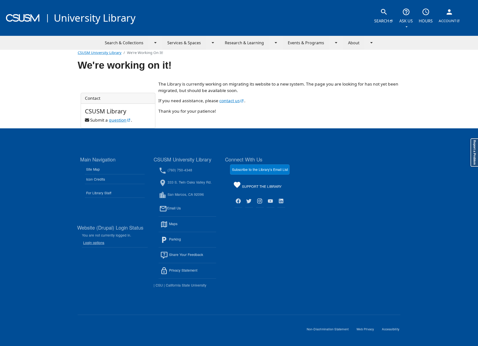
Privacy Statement (192, 273)
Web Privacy (367, 331)
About (353, 43)
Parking (185, 242)
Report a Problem (474, 152)
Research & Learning (244, 43)
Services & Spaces (184, 43)
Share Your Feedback (185, 254)
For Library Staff (98, 192)
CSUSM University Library (99, 52)
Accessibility (392, 331)
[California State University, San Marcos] (22, 18)
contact (231, 100)
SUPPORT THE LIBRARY (261, 187)
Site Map (93, 169)
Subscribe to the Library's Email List (260, 169)
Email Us (191, 211)
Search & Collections (124, 43)
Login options (93, 242)
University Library (94, 18)
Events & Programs (306, 43)
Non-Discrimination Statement (330, 331)
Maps (184, 226)
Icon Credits (95, 179)
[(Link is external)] (238, 201)
